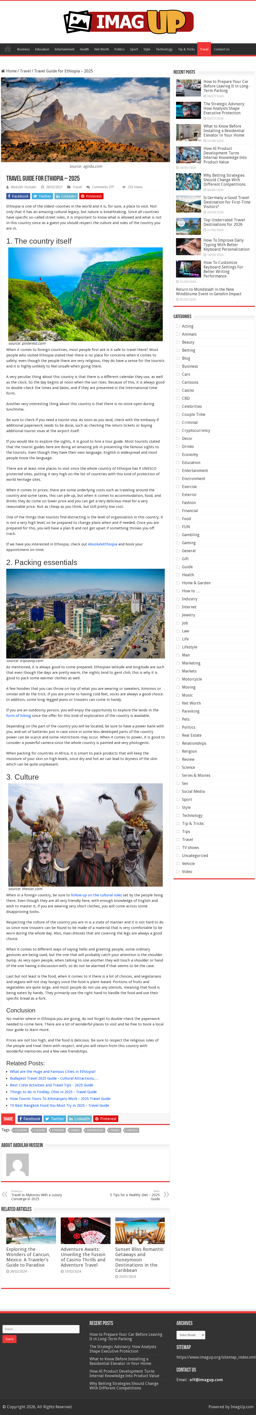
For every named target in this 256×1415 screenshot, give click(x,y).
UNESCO (132, 1130)
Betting (188, 350)
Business (23, 49)
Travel (204, 49)
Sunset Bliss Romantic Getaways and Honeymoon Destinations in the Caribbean (139, 1260)
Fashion (189, 502)
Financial (190, 510)
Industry (190, 599)
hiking (75, 1130)
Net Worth (101, 49)
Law (185, 631)
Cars (186, 374)
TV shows (190, 847)
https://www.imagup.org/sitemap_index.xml (216, 1357)
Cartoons (190, 382)
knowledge (95, 1130)
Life (185, 639)
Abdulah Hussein (23, 187)
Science (188, 767)
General (189, 550)
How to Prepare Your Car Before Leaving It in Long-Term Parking (227, 86)
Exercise (189, 486)
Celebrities (192, 406)
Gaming (189, 542)
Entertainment (64, 49)
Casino (188, 390)
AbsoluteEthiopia (102, 544)
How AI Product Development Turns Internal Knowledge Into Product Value (225, 155)
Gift (185, 558)
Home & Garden (196, 583)
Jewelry (188, 615)
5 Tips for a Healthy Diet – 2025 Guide (135, 1195)
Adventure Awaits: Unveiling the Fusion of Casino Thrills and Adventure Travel (83, 1257)
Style (147, 49)
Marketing (191, 663)
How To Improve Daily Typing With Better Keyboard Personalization (227, 245)
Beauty (188, 342)
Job (185, 623)
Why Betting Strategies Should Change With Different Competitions (225, 180)
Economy (190, 454)
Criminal (190, 422)
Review (188, 759)
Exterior (189, 494)
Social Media (193, 791)
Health (84, 49)
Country (21, 1130)
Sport (134, 49)
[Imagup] (128, 21)
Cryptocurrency (196, 430)
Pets (186, 719)
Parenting (191, 711)
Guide (187, 566)
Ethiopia (58, 1130)
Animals (189, 334)
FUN (186, 526)
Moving (189, 687)
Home (7, 48)
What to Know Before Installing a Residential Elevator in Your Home (224, 131)
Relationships (194, 743)
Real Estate (192, 735)
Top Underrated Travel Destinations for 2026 (224, 222)
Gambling (191, 534)
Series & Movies (196, 775)
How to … (191, 591)
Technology (164, 49)
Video (187, 871)
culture (39, 1130)
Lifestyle (189, 647)
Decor (187, 438)
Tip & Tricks (186, 49)
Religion (189, 751)
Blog (186, 358)
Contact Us (222, 49)
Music (187, 695)
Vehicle (188, 863)
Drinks (188, 446)
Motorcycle (192, 679)
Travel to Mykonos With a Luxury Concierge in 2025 (36, 1195)
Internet (189, 607)
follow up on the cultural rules (96, 895)
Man (186, 655)
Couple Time (193, 414)
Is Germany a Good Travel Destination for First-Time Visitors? (227, 202)
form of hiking (18, 715)
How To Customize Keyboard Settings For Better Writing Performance (223, 269)
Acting (188, 326)
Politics (119, 49)
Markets (189, 671)
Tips (186, 831)
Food (186, 518)
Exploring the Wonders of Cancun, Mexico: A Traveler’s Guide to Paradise (28, 1257)
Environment (193, 478)
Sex (185, 783)
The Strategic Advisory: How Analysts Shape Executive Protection (224, 108)
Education (42, 49)
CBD (186, 398)
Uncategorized (195, 855)
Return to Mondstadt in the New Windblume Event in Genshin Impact (209, 291)
